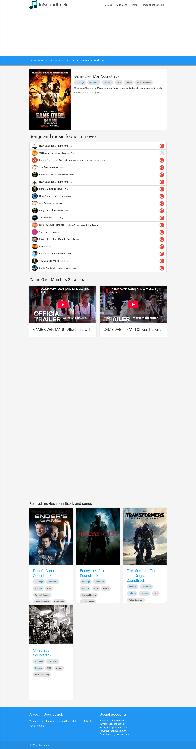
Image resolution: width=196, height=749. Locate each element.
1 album (38, 588)
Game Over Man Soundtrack (88, 60)
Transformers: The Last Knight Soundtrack (141, 576)
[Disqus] (98, 380)
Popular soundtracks (153, 5)
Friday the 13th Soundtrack (92, 573)
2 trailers (107, 82)
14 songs (86, 582)
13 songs (80, 82)
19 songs (39, 661)
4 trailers (144, 593)
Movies (108, 5)
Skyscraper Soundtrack (42, 652)
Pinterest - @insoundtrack (113, 730)
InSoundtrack (53, 5)
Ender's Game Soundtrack (44, 573)
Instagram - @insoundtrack (113, 727)
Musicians (122, 5)
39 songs (133, 586)
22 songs (39, 582)
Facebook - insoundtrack (112, 720)
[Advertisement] (98, 32)
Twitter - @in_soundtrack (112, 724)
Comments (94, 82)
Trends (135, 5)
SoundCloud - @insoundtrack (114, 734)
